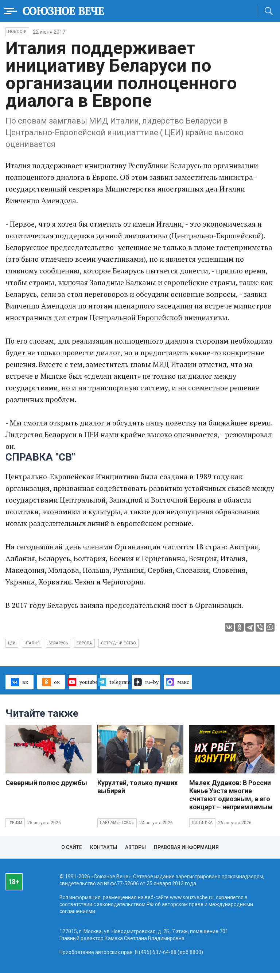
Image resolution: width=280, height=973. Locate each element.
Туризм (15, 823)
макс (183, 681)
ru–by (152, 681)
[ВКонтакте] (229, 627)
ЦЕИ (12, 643)
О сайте (71, 847)
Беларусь (58, 643)
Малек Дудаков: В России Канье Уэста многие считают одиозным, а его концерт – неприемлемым (231, 795)
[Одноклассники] (239, 627)
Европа (84, 643)
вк (25, 681)
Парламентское (117, 823)
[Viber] (260, 627)
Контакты (103, 847)
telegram (118, 681)
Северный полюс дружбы (46, 783)
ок (57, 681)
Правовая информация (186, 847)
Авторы (135, 847)
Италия (32, 643)
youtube (88, 681)
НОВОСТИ (17, 32)
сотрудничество (118, 643)
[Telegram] (249, 627)
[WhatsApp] (270, 627)
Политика (202, 823)
